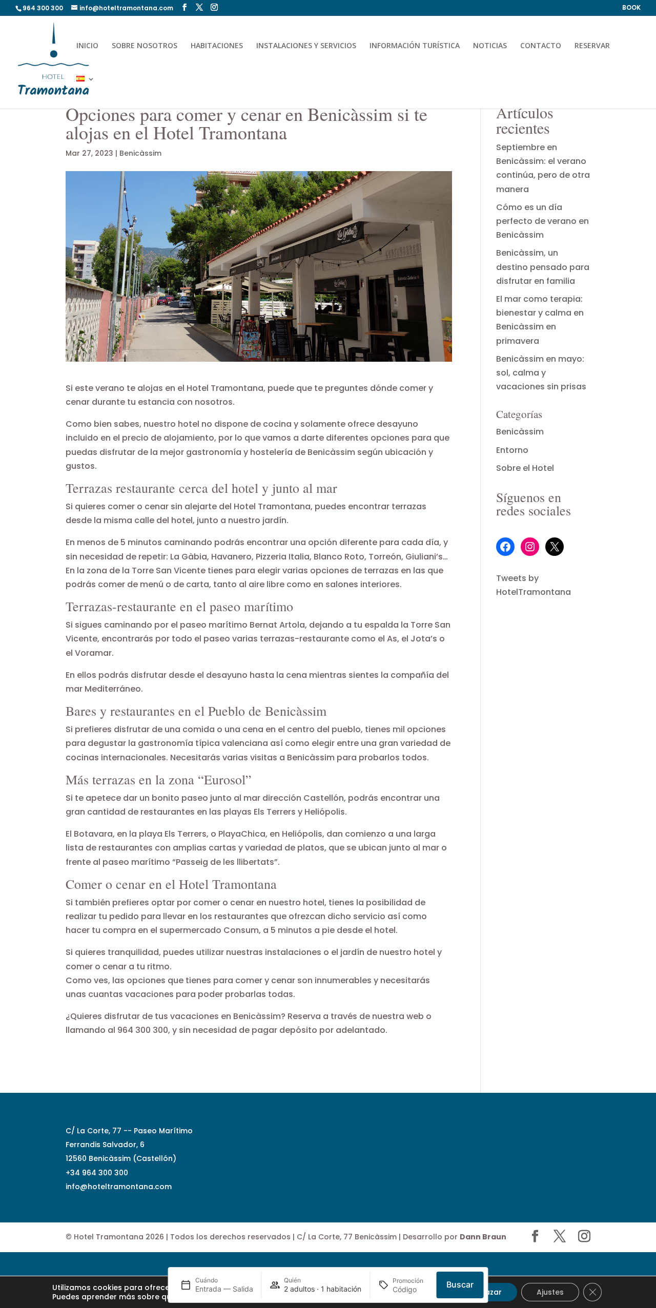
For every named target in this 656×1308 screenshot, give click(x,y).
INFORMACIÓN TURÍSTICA (415, 46)
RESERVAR (592, 46)
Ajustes (550, 1292)
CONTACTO (540, 46)
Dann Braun (483, 1237)
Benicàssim (140, 153)
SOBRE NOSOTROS (144, 46)
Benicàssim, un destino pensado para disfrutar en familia (542, 266)
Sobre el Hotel (525, 468)
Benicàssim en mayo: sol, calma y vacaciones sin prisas (541, 372)
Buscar (460, 1284)
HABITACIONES (217, 46)
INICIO (87, 46)
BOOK (631, 8)
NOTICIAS (490, 46)
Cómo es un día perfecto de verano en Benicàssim (542, 221)
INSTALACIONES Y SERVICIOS (306, 46)
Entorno (512, 450)
